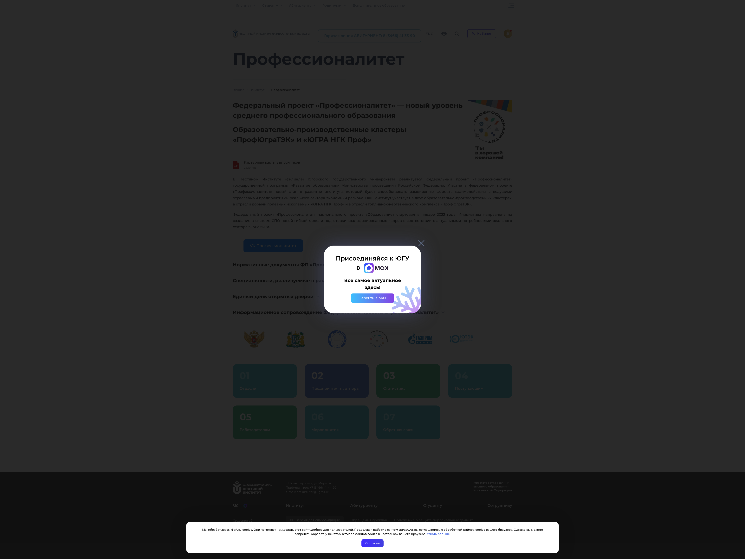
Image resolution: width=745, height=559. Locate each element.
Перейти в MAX (372, 298)
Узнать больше (438, 534)
